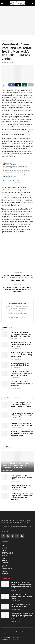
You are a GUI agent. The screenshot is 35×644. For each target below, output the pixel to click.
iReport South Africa (6, 637)
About (11, 632)
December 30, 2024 (16, 367)
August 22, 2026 (8, 470)
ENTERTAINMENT (7, 553)
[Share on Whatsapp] (24, 84)
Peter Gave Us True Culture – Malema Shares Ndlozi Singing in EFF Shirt (21, 477)
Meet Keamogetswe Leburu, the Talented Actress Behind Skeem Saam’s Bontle (21, 344)
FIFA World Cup (5, 562)
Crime (3, 558)
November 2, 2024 (16, 348)
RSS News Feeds (6, 568)
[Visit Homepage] (17, 3)
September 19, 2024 (7, 62)
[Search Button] (33, 3)
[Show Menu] (2, 3)
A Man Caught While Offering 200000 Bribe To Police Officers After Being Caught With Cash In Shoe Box (15, 466)
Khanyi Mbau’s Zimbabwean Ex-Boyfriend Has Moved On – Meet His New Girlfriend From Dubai (21, 334)
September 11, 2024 (16, 338)
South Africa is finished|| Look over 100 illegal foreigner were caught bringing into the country (22, 415)
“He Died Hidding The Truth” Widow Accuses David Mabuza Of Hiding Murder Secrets (22, 354)
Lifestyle (4, 555)
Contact (4, 571)
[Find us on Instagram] (12, 536)
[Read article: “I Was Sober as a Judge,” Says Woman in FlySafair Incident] (5, 365)
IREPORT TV (5, 566)
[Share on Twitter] (18, 84)
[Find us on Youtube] (17, 536)
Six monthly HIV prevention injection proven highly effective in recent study (22, 383)
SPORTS (4, 560)
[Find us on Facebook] (3, 536)
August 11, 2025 (16, 377)
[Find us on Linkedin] (22, 536)
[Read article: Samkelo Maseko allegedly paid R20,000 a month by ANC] (5, 487)
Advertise (4, 573)
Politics (4, 550)
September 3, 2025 (16, 359)
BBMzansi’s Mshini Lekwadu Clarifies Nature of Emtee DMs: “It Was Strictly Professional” (21, 373)
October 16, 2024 (16, 388)
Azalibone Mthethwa (17, 303)
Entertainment (10, 40)
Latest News (5, 548)
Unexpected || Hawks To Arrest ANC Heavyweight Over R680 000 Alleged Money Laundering (22, 433)
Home (3, 40)
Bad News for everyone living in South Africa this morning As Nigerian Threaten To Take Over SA (22, 404)
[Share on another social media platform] (31, 84)
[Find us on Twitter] (8, 536)
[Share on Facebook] (11, 84)
